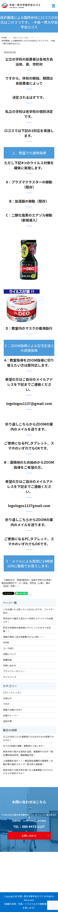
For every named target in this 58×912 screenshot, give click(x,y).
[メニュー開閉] (53, 5)
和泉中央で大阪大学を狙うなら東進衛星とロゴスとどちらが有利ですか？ (28, 771)
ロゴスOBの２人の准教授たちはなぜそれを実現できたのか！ (28, 738)
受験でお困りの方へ (13, 709)
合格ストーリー (10, 715)
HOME (4, 37)
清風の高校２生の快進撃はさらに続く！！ (23, 636)
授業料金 (7, 659)
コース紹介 (8, 648)
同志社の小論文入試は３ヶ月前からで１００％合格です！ (28, 620)
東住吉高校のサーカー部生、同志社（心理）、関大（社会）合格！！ (26, 585)
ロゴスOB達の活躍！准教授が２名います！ (24, 745)
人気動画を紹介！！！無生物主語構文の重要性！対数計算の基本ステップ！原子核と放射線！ (28, 762)
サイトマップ (9, 676)
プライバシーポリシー (14, 671)
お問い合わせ (9, 665)
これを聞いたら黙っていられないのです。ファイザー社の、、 (29, 611)
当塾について (9, 653)
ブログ (6, 703)
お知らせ (7, 698)
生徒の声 (7, 721)
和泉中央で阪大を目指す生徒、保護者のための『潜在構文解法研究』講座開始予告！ (28, 753)
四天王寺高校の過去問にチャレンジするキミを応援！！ (27, 629)
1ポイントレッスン (21, 37)
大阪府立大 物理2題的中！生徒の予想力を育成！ (28, 580)
